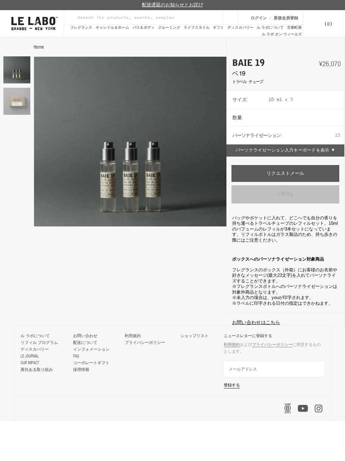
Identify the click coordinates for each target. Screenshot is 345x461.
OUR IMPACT (30, 362)
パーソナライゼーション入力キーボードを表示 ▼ (285, 150)
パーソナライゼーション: (256, 135)
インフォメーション (91, 349)
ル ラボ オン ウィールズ (282, 34)
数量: (237, 117)
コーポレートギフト (91, 362)
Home (39, 47)
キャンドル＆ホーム (112, 27)
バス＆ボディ (143, 27)
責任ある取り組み (37, 369)
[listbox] (306, 99)
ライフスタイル (197, 27)
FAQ (76, 356)
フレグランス (81, 27)
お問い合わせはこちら (256, 322)
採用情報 (81, 369)
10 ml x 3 (281, 99)
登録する (232, 385)
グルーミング (169, 27)
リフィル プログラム (39, 342)
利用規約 (133, 335)
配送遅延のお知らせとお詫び (172, 5)
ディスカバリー (240, 27)
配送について (85, 342)
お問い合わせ (85, 335)
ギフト (218, 27)
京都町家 (294, 27)
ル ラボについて (270, 27)
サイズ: (240, 99)
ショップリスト (194, 335)
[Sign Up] (230, 17)
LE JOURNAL (30, 356)
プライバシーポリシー (145, 342)
